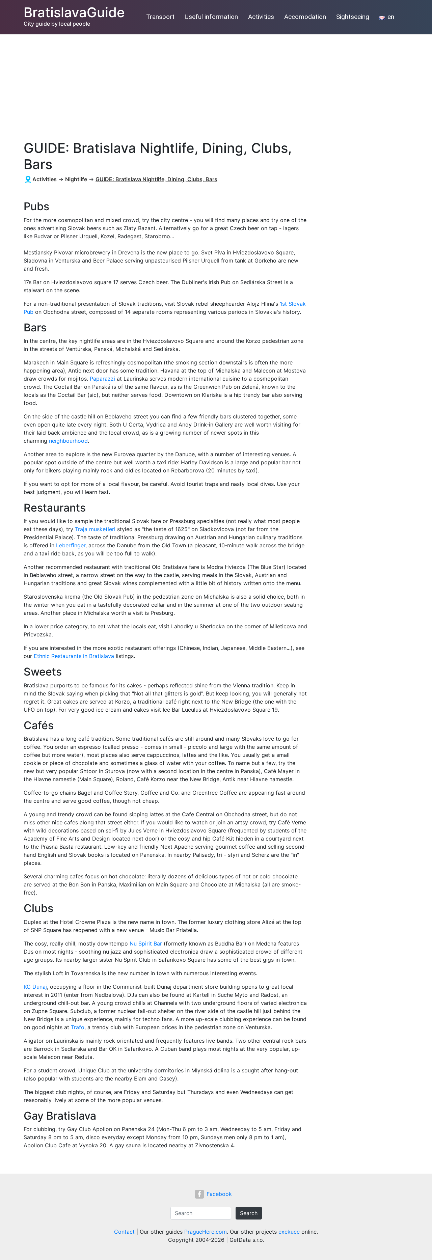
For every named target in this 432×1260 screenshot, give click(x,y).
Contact (124, 1231)
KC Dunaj (35, 986)
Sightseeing (352, 17)
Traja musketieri (95, 529)
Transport (160, 17)
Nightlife (76, 179)
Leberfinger (70, 545)
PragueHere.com (205, 1231)
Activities (261, 17)
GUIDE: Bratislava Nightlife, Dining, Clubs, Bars (156, 179)
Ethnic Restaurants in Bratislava (74, 656)
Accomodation (305, 17)
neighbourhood (68, 440)
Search (249, 1213)
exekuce (289, 1231)
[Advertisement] (216, 84)
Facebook (219, 1193)
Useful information (211, 17)
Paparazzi (102, 378)
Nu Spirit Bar (146, 943)
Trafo (77, 1027)
